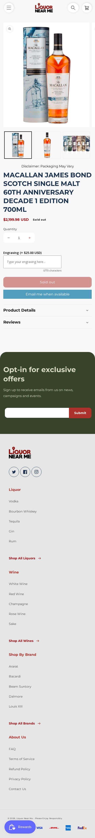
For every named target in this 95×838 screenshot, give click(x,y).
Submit (80, 413)
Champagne (18, 604)
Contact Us (17, 789)
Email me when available (48, 294)
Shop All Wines (21, 641)
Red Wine (16, 594)
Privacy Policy (20, 779)
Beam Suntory (20, 687)
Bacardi (15, 676)
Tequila (14, 521)
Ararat (13, 666)
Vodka (13, 501)
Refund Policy (19, 769)
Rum (12, 541)
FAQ (12, 749)
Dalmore (16, 696)
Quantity (10, 229)
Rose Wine (17, 614)
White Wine (18, 584)
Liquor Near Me (25, 818)
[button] (9, 8)
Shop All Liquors (22, 558)
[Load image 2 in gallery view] (47, 145)
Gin (11, 531)
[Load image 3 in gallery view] (76, 145)
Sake (12, 624)
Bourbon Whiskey (23, 511)
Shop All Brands (22, 723)
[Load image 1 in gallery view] (18, 145)
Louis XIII (16, 706)
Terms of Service (21, 759)
